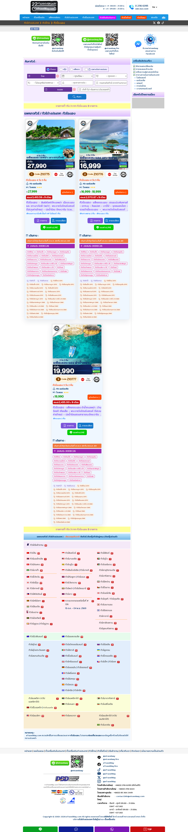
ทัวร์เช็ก (103, 661)
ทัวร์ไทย (92, 751)
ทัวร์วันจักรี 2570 (53, 288)
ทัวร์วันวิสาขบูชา (32, 263)
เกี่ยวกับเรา (125, 751)
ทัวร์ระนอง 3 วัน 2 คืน (63, 385)
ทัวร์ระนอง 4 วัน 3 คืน (36, 180)
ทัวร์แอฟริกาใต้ (72, 698)
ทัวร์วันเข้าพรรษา (32, 267)
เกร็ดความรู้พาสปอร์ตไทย (147, 72)
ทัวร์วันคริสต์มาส (48, 275)
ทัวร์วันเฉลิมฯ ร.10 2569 (36, 306)
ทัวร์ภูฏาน (34, 623)
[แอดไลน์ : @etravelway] (41, 40)
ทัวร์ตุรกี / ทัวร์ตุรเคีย (110, 598)
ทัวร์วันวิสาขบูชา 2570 (36, 299)
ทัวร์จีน (33, 552)
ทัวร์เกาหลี (34, 588)
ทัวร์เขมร (81, 576)
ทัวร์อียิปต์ (105, 552)
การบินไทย (141, 85)
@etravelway (57, 48)
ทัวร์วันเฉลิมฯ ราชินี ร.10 (49, 263)
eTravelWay (108, 762)
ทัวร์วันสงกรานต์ (57, 256)
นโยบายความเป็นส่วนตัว (152, 751)
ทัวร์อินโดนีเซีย (72, 570)
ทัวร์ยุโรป (33, 644)
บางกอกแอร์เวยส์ (144, 88)
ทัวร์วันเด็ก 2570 (34, 284)
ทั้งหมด (53, 69)
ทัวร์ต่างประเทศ (71, 17)
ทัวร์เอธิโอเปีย (106, 704)
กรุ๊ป (64, 69)
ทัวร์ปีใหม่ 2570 (57, 281)
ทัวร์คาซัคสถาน (106, 622)
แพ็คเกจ (77, 69)
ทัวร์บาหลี (84, 570)
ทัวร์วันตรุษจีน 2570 (68, 284)
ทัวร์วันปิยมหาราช (33, 271)
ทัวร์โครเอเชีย (106, 655)
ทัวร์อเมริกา (35, 715)
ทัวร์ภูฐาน (44, 623)
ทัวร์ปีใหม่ (30, 252)
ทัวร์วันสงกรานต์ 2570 (36, 292)
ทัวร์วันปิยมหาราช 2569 (36, 310)
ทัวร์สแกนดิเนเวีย (36, 655)
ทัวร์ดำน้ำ (32, 281)
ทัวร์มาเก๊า (34, 570)
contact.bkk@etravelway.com (130, 796)
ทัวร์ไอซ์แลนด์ (71, 655)
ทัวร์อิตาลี (69, 650)
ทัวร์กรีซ (69, 690)
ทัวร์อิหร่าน (105, 581)
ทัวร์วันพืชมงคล (60, 259)
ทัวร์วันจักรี (45, 256)
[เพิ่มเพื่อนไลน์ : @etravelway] (60, 764)
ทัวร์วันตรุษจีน (64, 252)
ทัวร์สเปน (69, 684)
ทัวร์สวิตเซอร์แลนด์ (74, 644)
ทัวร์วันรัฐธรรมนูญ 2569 (51, 313)
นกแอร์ (139, 83)
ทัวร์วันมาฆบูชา (52, 252)
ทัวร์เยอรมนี (82, 667)
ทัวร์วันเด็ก (40, 252)
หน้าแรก (26, 17)
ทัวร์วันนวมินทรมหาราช (49, 271)
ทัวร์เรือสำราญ (36, 545)
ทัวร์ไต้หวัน (35, 576)
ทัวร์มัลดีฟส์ (35, 618)
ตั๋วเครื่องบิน (39, 17)
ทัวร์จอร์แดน (106, 564)
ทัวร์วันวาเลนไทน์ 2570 (36, 288)
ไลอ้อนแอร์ (141, 77)
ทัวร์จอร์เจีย (105, 593)
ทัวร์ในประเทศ (88, 17)
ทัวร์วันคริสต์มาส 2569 (36, 317)
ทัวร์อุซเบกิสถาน (106, 628)
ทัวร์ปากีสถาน (105, 575)
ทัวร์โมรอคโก (36, 707)
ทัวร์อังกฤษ (70, 678)
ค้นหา (79, 96)
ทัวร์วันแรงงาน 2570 (54, 292)
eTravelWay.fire (110, 766)
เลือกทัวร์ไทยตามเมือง (144, 94)
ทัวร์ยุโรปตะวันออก (37, 650)
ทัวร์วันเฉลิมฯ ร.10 (48, 267)
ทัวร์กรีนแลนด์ (71, 661)
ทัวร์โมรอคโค (48, 707)
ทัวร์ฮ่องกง (35, 564)
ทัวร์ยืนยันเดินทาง (107, 17)
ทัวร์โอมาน (105, 587)
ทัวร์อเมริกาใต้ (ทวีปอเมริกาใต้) (108, 717)
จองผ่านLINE (52, 227)
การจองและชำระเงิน (144, 69)
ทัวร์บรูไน (69, 564)
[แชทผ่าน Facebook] (138, 43)
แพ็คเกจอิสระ (54, 17)
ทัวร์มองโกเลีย (36, 558)
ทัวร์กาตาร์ (104, 616)
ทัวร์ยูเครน (105, 650)
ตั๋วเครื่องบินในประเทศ (55, 751)
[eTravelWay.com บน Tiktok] (163, 23)
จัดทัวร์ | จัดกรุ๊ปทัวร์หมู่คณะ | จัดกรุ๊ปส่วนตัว (98, 536)
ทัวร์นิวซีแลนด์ (36, 636)
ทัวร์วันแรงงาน (32, 259)
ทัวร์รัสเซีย (105, 644)
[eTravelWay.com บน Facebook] (158, 23)
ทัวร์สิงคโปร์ (70, 552)
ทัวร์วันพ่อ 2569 (34, 313)
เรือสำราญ (113, 751)
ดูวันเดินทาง (66, 192)
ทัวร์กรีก (78, 690)
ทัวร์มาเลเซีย (71, 558)
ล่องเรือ (154, 17)
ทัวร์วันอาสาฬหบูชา (66, 263)
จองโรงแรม (38, 751)
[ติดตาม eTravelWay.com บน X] (154, 23)
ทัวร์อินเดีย (35, 606)
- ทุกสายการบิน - (79, 82)
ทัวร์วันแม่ (141, 17)
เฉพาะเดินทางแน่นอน (99, 69)
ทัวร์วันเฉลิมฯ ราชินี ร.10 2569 (57, 299)
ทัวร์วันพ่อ (63, 271)
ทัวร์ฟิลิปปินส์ (36, 594)
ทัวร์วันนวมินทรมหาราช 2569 (57, 310)
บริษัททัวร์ (107, 816)
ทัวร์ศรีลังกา (35, 600)
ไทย (42, 76)
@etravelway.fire (112, 48)
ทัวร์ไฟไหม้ (126, 17)
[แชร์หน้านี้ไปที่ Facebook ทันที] (34, 29)
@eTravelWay (109, 769)
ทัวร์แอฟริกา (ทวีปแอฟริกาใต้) (37, 700)
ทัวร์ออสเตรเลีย (72, 636)
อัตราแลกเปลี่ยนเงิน (144, 66)
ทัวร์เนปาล (33, 612)
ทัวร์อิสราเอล (106, 610)
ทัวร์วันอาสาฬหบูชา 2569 (37, 302)
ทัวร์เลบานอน (106, 604)
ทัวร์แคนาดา (70, 715)
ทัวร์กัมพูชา (70, 576)
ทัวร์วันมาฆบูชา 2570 (50, 284)
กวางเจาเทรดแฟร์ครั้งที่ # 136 (77, 602)
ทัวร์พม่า (69, 588)
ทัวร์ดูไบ (104, 558)
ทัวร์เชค (112, 661)
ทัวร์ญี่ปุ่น (34, 582)
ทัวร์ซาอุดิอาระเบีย (107, 570)
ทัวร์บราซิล (105, 724)
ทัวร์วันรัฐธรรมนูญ (33, 275)
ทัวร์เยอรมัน (70, 667)
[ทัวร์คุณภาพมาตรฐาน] (70, 174)
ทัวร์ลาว (68, 594)
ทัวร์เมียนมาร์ (80, 588)
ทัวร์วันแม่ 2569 (53, 306)
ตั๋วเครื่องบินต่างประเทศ (76, 751)
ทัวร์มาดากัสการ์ (107, 698)
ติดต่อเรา (135, 751)
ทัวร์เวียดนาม (71, 582)
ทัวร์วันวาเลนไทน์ (32, 256)
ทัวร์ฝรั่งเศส (70, 673)
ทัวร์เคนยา (70, 704)
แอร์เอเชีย (141, 80)
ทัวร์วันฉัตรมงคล (45, 259)
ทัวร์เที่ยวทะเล (44, 281)
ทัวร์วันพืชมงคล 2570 (54, 295)
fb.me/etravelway (150, 48)
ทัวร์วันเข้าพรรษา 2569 (56, 302)
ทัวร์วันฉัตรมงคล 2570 (36, 295)
